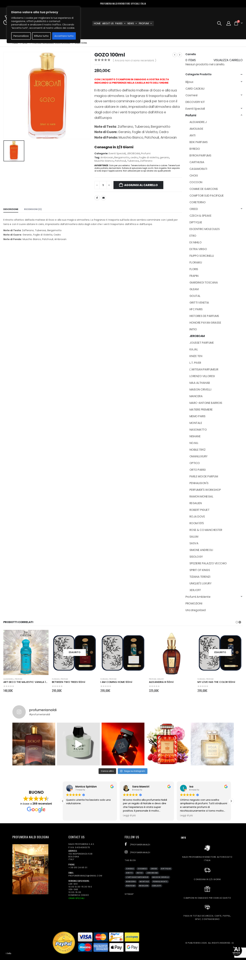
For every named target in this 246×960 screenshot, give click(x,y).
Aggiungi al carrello (141, 185)
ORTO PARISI (197, 470)
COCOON (195, 182)
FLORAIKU (195, 262)
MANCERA (195, 396)
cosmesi (142, 868)
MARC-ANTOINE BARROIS (205, 403)
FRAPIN (193, 276)
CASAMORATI (198, 169)
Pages (118, 23)
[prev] (174, 54)
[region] (43, 25)
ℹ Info (8, 953)
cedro (134, 157)
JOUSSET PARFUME (201, 343)
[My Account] (228, 23)
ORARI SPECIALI (76, 898)
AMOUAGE (196, 129)
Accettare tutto (64, 36)
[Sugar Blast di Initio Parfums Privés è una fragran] (123, 744)
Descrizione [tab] (10, 209)
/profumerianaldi (139, 844)
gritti (129, 873)
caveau (130, 868)
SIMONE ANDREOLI (201, 550)
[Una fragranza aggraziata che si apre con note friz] (167, 744)
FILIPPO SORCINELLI (201, 256)
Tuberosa (133, 160)
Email (103, 197)
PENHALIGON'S (199, 483)
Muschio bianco (104, 160)
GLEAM (193, 289)
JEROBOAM (133, 153)
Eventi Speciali (117, 153)
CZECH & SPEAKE (200, 216)
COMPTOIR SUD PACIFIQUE (206, 196)
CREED (193, 209)
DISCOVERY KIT (195, 102)
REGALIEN (195, 503)
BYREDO (194, 149)
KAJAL (193, 349)
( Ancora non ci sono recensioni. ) (134, 60)
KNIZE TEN (195, 356)
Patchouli (120, 160)
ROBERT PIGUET (199, 510)
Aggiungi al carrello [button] (43, 635)
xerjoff (156, 885)
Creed (154, 868)
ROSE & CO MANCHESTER (205, 530)
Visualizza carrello (228, 60)
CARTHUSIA (196, 162)
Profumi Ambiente (198, 597)
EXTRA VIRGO (198, 249)
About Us (108, 23)
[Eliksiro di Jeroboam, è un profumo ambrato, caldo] (33, 744)
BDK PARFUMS (198, 142)
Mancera (131, 881)
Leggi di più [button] (72, 815)
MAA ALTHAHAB (199, 383)
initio (140, 873)
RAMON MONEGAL (201, 496)
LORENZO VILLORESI (202, 376)
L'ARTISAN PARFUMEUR (203, 369)
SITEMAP (129, 894)
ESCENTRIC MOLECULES (204, 229)
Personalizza (21, 36)
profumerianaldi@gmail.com (85, 875)
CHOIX (193, 176)
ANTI (192, 135)
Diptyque (166, 868)
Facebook (97, 197)
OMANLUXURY (198, 456)
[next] (179, 54)
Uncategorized (195, 610)
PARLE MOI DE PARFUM (203, 476)
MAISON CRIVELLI (200, 389)
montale (144, 881)
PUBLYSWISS (194, 942)
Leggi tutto (92, 635)
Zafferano (146, 160)
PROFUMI (144, 23)
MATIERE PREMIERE (201, 410)
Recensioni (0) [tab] (33, 209)
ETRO (192, 236)
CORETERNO (197, 202)
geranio (164, 157)
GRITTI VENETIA (199, 303)
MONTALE (195, 423)
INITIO (193, 329)
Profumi (145, 153)
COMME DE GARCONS (203, 189)
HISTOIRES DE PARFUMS (204, 316)
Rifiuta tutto (41, 36)
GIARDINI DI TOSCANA (203, 282)
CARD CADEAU (194, 89)
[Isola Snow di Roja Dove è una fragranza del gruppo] (212, 744)
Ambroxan (106, 157)
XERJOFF (195, 590)
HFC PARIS (195, 309)
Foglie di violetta (149, 157)
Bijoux (189, 82)
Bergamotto (121, 157)
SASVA (193, 543)
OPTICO (194, 463)
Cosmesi (191, 95)
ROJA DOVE (197, 517)
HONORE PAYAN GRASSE (205, 323)
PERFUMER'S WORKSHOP (205, 490)
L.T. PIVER (195, 363)
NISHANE (194, 436)
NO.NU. (193, 443)
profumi (130, 885)
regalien (143, 885)
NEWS (131, 23)
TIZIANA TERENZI (199, 577)
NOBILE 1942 (197, 450)
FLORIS (193, 269)
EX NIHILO (195, 242)
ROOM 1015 (196, 523)
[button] (219, 23)
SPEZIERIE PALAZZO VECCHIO (208, 563)
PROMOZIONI (193, 603)
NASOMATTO (198, 430)
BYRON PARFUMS (200, 155)
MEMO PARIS (197, 416)
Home (97, 23)
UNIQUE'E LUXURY (200, 583)
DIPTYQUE (195, 222)
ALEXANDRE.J (198, 122)
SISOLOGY (196, 557)
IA (233, 942)
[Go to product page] (26, 652)
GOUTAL (194, 296)
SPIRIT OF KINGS (199, 570)
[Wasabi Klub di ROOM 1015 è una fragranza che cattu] (78, 744)
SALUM (193, 537)
